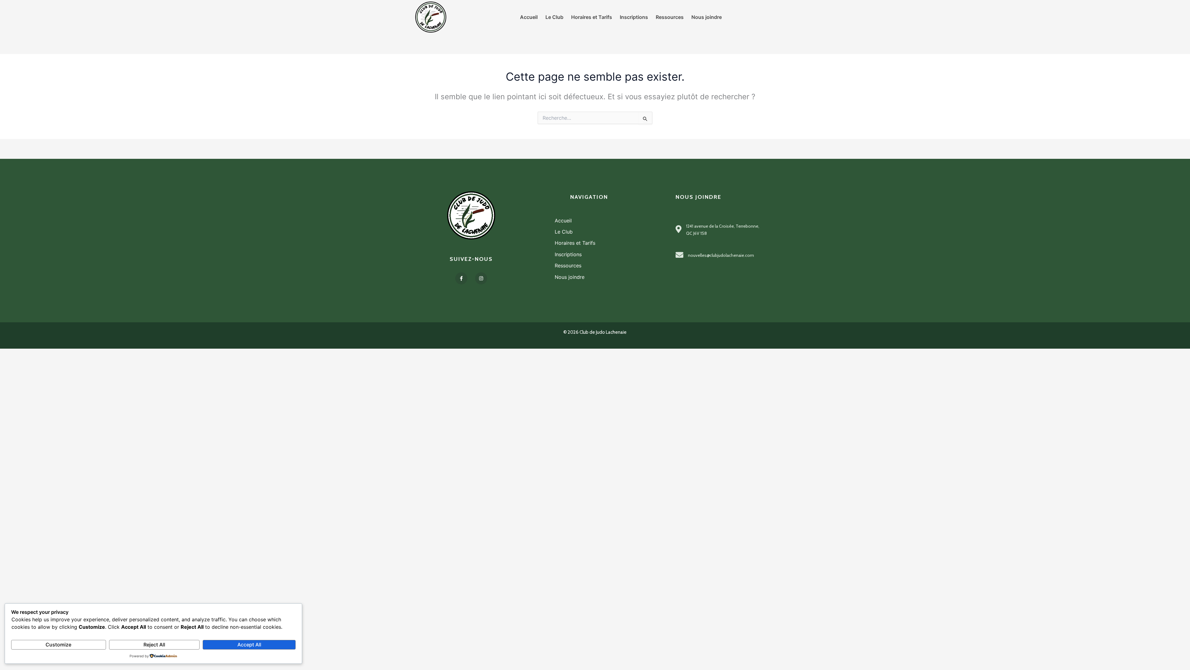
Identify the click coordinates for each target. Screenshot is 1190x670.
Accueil (563, 220)
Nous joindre (569, 277)
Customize (58, 644)
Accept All (249, 644)
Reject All (154, 644)
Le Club (564, 232)
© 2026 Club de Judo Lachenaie (595, 332)
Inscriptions (568, 254)
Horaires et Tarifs (575, 243)
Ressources (568, 265)
